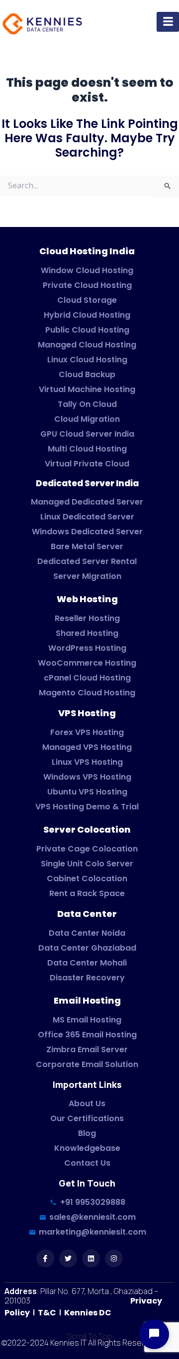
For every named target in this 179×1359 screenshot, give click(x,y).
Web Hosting (87, 599)
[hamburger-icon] (168, 22)
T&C (46, 1312)
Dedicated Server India (87, 483)
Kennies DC (87, 1312)
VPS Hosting (87, 713)
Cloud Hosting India (87, 251)
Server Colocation (87, 829)
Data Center (87, 913)
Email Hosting (87, 1000)
